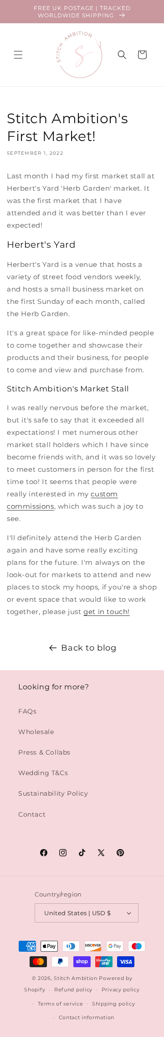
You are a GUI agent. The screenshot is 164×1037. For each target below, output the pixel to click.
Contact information (86, 1017)
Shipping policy (113, 1004)
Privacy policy (121, 989)
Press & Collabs (44, 752)
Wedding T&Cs (43, 773)
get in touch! (106, 611)
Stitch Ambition (75, 978)
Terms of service (60, 1004)
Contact (32, 814)
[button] (18, 55)
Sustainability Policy (53, 793)
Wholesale (36, 732)
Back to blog (88, 648)
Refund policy (73, 989)
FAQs (27, 711)
